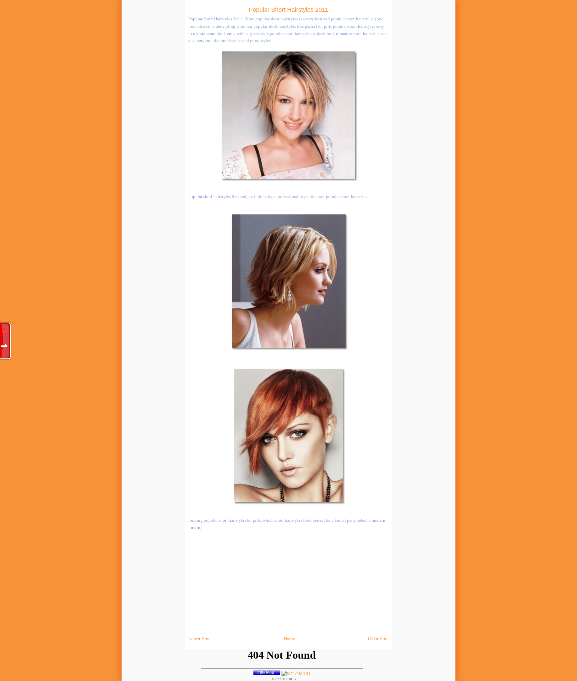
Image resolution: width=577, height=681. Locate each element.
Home (289, 638)
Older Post (378, 638)
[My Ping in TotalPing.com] (266, 673)
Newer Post (199, 638)
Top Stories (283, 679)
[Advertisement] (107, 100)
